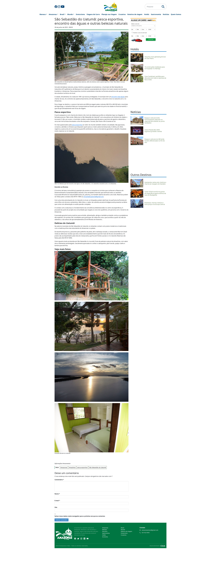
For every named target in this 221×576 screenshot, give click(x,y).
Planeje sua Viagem (109, 14)
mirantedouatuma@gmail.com (94, 197)
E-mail (57, 501)
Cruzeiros (122, 14)
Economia (105, 537)
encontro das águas (118, 97)
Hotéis (146, 14)
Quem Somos (176, 14)
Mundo (70, 14)
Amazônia (72, 467)
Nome (57, 494)
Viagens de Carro (93, 14)
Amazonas (53, 14)
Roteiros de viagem (134, 14)
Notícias (166, 14)
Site (56, 507)
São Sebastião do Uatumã (97, 467)
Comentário (59, 480)
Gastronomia (156, 14)
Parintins (104, 531)
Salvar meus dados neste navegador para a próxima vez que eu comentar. (80, 516)
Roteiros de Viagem (126, 531)
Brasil (62, 14)
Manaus (43, 14)
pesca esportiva (77, 125)
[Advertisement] (148, 96)
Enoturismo (80, 14)
